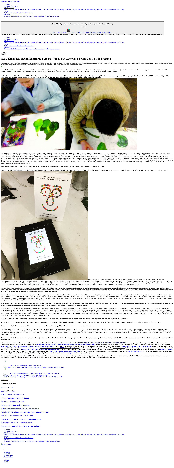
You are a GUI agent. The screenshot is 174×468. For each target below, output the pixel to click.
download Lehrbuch (166, 349)
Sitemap (6, 460)
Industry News (14, 6)
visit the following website (136, 351)
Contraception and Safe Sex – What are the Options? (20, 426)
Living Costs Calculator (11, 9)
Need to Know (41, 9)
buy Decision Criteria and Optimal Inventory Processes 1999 (40, 349)
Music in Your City (8, 391)
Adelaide (22, 13)
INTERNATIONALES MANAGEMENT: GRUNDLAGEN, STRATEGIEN (102, 343)
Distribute (17, 16)
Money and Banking (66, 9)
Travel (81, 9)
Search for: (4, 52)
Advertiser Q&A (30, 16)
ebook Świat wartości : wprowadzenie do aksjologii (65, 351)
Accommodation (50, 9)
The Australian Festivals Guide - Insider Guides (33, 375)
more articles (4, 380)
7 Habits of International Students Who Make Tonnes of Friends (24, 412)
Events (58, 16)
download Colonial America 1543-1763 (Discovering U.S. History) (60, 348)
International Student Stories (113, 9)
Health (103, 9)
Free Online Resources (49, 16)
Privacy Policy (8, 455)
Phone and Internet (88, 9)
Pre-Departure (22, 9)
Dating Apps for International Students (15, 405)
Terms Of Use (8, 457)
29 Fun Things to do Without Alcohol (15, 398)
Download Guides (9, 16)
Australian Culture (31, 9)
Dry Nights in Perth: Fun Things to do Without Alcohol (47, 377)
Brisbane (17, 13)
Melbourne (12, 13)
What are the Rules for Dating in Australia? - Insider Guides (46, 367)
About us (7, 6)
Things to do (75, 9)
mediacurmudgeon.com (69, 353)
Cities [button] (6, 11)
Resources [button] (7, 14)
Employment (97, 9)
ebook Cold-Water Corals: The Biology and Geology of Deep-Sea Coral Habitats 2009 (27, 346)
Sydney (6, 13)
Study (122, 9)
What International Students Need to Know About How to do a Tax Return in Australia (35, 373)
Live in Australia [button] (9, 8)
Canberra (30, 13)
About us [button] (7, 4)
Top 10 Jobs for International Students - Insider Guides (25, 365)
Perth (26, 13)
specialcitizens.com (119, 348)
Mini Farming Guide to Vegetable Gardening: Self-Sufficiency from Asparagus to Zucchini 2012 (65, 344)
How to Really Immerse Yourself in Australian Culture (21, 419)
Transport (57, 9)
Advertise (23, 16)
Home (6, 461)
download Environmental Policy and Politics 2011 (137, 346)
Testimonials (39, 16)
